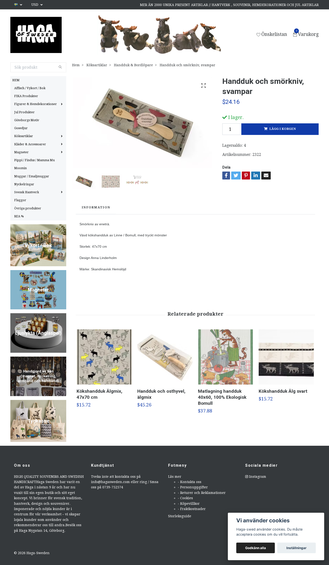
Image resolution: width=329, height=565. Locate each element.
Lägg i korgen (282, 129)
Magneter (21, 152)
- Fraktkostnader (192, 509)
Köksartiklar (23, 136)
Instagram (257, 477)
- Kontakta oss (189, 482)
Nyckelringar (24, 184)
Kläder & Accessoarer (30, 144)
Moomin (20, 168)
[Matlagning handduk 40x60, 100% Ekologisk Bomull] (225, 357)
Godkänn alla (255, 548)
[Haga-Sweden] (36, 35)
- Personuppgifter (193, 487)
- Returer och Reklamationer (202, 493)
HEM (16, 80)
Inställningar (296, 548)
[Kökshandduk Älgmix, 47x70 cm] (104, 357)
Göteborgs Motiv (26, 120)
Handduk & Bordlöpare (133, 65)
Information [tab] (96, 207)
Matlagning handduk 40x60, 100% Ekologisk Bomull (222, 397)
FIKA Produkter (26, 96)
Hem (76, 65)
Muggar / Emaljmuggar (31, 176)
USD (35, 5)
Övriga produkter (27, 208)
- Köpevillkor (189, 503)
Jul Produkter (24, 112)
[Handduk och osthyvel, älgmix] (164, 357)
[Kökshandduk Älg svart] (286, 357)
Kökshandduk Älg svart (283, 391)
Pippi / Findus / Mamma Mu (34, 160)
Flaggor (20, 200)
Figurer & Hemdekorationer (35, 104)
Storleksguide (179, 516)
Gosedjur (21, 128)
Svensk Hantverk (26, 192)
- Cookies (185, 498)
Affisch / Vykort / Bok (30, 88)
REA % (19, 216)
